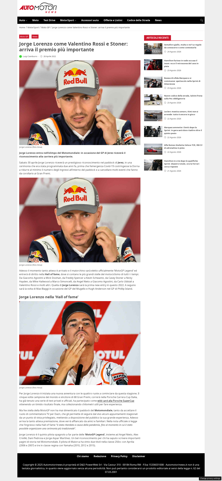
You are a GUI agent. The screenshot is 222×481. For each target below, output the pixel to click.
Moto (35, 20)
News (158, 20)
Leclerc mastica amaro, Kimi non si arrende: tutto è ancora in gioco (181, 113)
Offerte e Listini (113, 20)
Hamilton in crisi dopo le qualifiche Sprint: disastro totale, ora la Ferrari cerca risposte (181, 164)
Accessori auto (90, 20)
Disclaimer (138, 456)
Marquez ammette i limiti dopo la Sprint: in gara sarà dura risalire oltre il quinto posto (183, 130)
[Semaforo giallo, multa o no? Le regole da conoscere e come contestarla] (153, 48)
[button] (201, 20)
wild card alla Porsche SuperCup (115, 400)
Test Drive (49, 20)
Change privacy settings (210, 478)
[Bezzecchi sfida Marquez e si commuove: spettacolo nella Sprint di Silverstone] (153, 82)
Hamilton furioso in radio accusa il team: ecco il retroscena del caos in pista (181, 63)
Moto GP (24, 36)
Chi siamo (83, 456)
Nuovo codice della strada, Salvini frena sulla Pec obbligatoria (183, 97)
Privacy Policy (119, 456)
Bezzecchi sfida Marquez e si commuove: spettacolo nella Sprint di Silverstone (182, 81)
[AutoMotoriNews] (38, 8)
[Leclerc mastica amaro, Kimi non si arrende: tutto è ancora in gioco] (153, 115)
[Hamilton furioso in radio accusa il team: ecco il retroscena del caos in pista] (153, 64)
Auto (22, 20)
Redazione (100, 456)
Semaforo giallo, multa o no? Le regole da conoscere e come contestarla (182, 46)
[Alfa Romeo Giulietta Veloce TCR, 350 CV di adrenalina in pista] (153, 149)
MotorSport (67, 20)
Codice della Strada (138, 20)
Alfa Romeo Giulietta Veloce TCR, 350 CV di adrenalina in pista (183, 146)
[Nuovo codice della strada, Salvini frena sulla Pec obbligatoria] (153, 99)
